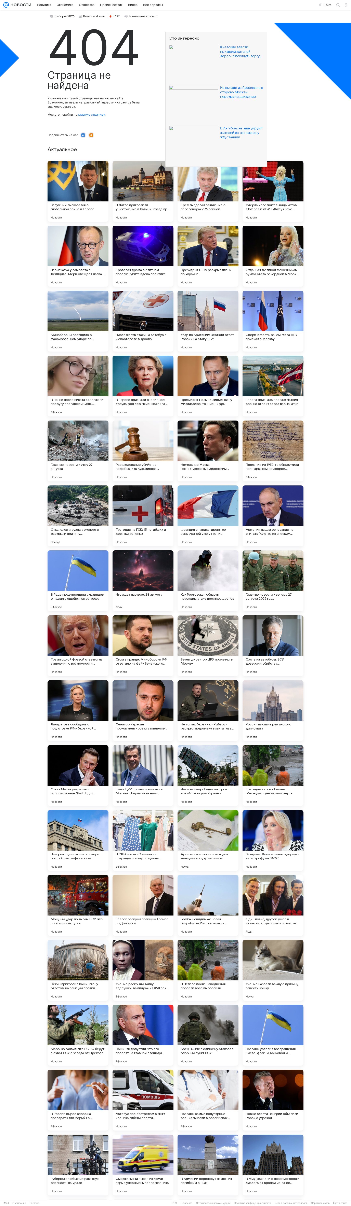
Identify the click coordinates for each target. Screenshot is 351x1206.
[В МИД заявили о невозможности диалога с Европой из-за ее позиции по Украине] (273, 1165)
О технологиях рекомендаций (213, 1203)
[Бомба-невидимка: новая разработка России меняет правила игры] (208, 905)
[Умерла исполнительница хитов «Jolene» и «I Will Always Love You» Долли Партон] (273, 191)
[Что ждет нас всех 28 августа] (143, 580)
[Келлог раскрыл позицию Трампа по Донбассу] (143, 905)
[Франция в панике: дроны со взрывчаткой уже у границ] (208, 515)
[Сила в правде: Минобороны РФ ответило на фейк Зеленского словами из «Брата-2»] (143, 645)
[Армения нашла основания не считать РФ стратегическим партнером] (273, 515)
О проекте (186, 1203)
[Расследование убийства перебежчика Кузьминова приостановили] (143, 451)
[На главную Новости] (20, 5)
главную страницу (91, 114)
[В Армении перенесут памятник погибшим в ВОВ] (208, 1165)
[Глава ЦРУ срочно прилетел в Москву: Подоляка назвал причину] (143, 775)
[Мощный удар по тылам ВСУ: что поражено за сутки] (78, 905)
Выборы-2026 (64, 16)
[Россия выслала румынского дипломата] (273, 710)
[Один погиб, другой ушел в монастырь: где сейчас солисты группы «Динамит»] (273, 905)
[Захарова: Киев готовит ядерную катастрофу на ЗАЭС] (273, 840)
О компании (19, 1203)
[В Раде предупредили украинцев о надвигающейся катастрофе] (78, 580)
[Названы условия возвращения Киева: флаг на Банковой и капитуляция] (273, 1035)
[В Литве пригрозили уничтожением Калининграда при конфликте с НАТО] (143, 191)
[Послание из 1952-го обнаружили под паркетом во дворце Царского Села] (273, 451)
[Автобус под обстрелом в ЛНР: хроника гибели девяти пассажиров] (143, 1100)
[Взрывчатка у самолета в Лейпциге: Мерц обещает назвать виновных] (78, 256)
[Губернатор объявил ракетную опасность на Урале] (78, 1165)
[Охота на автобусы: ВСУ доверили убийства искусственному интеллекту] (273, 645)
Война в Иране (94, 16)
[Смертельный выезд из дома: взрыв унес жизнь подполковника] (143, 1165)
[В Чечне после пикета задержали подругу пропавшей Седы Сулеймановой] (78, 386)
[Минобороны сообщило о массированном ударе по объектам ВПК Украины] (78, 321)
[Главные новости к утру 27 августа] (78, 451)
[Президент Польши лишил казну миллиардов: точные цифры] (208, 386)
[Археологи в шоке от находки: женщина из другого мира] (208, 840)
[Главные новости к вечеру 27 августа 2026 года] (273, 580)
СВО (117, 16)
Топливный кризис (142, 16)
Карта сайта (340, 1203)
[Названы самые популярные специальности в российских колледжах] (208, 1100)
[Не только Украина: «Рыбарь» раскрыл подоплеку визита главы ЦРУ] (208, 710)
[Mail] (6, 5)
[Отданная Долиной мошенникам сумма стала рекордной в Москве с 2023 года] (273, 256)
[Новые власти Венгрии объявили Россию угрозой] (273, 1100)
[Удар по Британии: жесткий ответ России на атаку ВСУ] (208, 321)
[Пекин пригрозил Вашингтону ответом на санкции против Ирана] (78, 970)
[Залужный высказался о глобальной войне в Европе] (78, 191)
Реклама (34, 1203)
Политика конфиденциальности (252, 1203)
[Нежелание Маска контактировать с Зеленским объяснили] (208, 451)
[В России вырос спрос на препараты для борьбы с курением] (78, 1100)
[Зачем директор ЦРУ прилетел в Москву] (208, 645)
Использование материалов (291, 1203)
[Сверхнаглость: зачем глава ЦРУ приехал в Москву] (273, 321)
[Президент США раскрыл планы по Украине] (208, 256)
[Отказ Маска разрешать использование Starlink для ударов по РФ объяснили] (78, 775)
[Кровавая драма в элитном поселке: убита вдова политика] (143, 256)
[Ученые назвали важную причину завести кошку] (273, 970)
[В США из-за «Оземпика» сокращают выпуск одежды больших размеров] (143, 840)
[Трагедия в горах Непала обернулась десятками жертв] (273, 775)
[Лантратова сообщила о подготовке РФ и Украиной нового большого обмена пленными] (78, 710)
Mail (6, 1203)
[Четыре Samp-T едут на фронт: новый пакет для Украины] (208, 775)
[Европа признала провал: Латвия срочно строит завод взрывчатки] (273, 386)
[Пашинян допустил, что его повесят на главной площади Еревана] (143, 1035)
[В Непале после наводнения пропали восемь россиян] (208, 970)
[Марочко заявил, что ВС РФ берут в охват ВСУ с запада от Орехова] (78, 1035)
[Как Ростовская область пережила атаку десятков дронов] (208, 580)
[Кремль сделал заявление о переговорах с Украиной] (208, 191)
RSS (174, 1203)
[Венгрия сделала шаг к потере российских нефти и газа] (78, 840)
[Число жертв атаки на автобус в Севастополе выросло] (143, 321)
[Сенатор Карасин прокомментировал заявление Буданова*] (143, 710)
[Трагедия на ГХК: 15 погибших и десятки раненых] (143, 515)
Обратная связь (320, 1203)
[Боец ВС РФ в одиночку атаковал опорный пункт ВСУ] (208, 1035)
